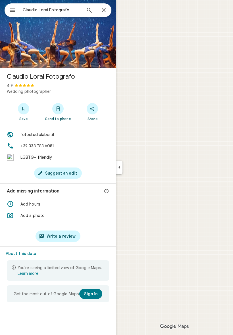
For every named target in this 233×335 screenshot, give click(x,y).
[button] (58, 204)
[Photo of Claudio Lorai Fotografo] (58, 34)
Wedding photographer (29, 91)
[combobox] (52, 10)
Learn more (28, 273)
